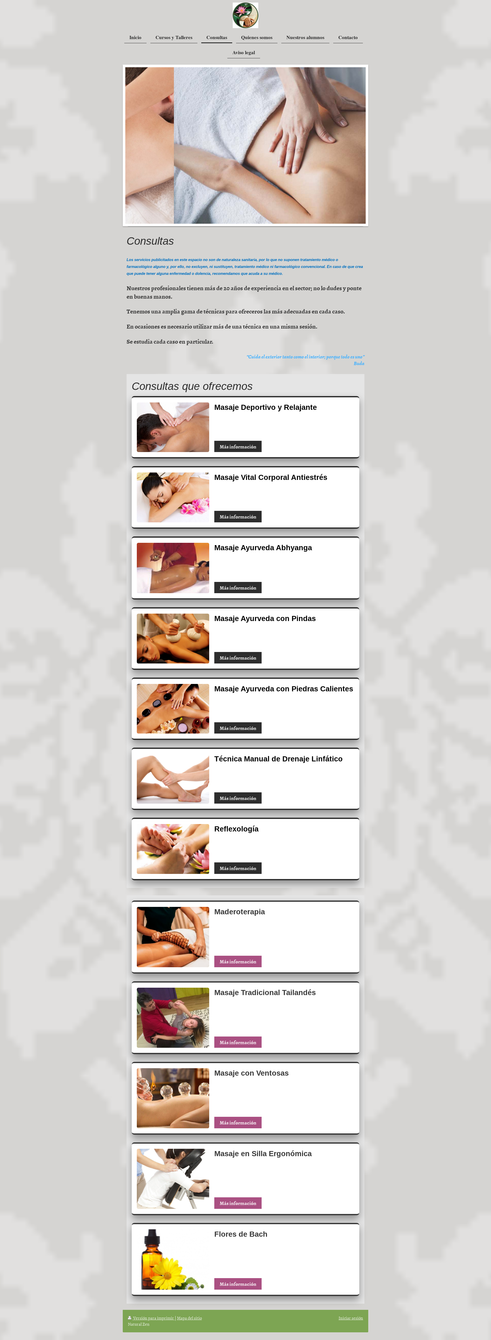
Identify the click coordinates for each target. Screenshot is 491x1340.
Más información (238, 446)
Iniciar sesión (351, 1317)
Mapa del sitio (189, 1317)
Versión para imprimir (153, 1317)
